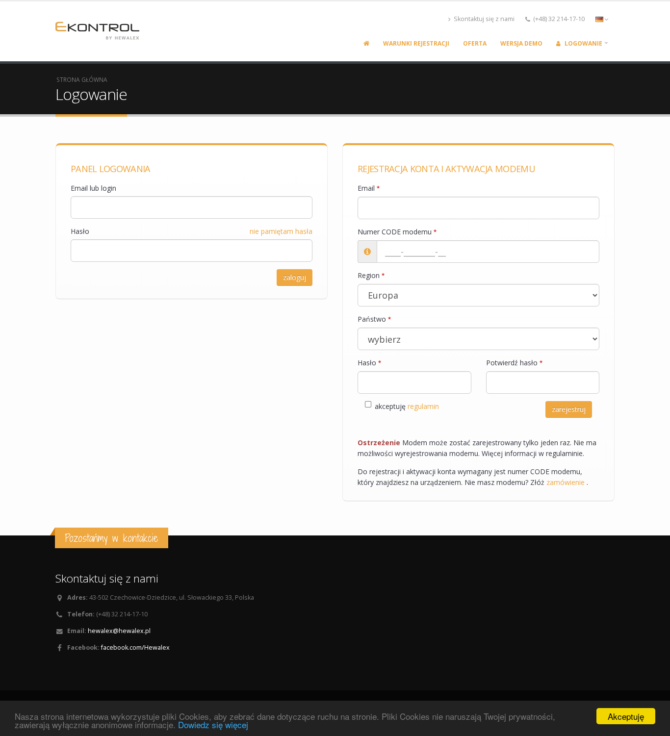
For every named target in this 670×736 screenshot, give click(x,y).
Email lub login (93, 188)
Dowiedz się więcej (213, 724)
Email (369, 188)
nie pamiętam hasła (281, 231)
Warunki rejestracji (416, 43)
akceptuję (407, 406)
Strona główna (81, 79)
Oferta (475, 43)
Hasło (80, 231)
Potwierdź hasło (514, 362)
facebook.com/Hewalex (135, 647)
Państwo (374, 319)
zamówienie (566, 482)
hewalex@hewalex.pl (119, 631)
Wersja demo (521, 43)
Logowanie (582, 43)
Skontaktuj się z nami (483, 19)
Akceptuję (626, 716)
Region (371, 275)
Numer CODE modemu (397, 231)
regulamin (423, 406)
